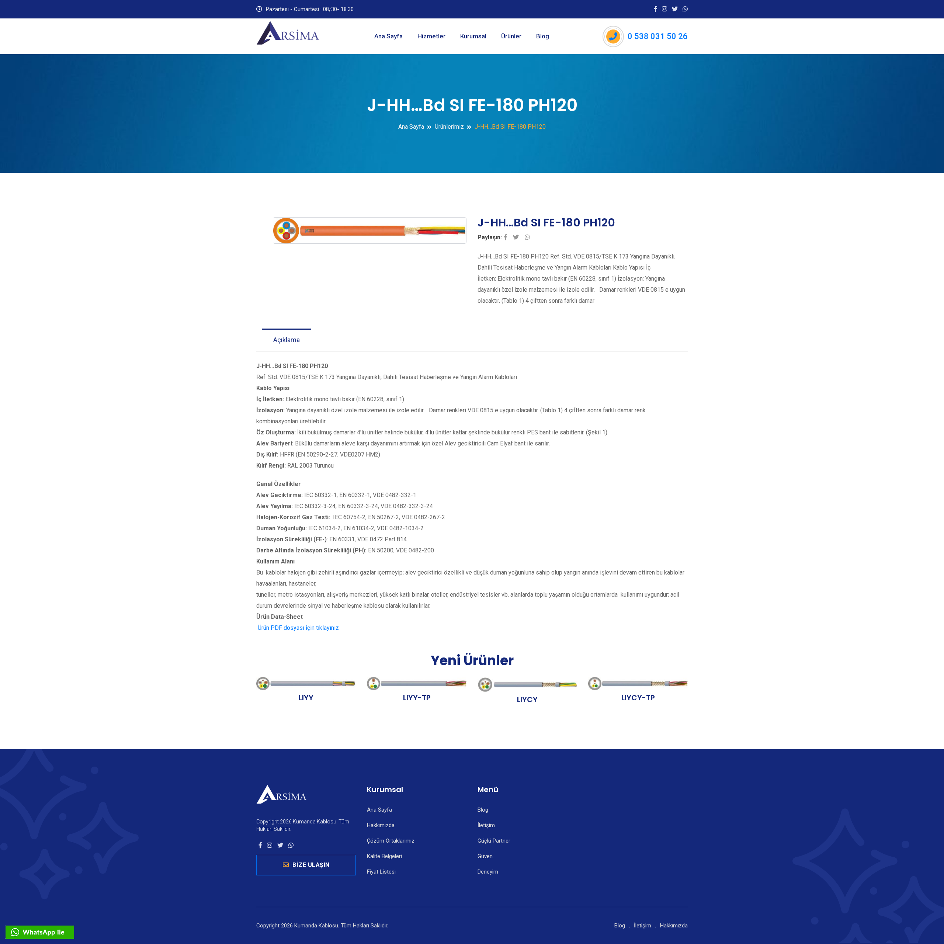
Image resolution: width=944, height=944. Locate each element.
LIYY (306, 698)
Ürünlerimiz (449, 126)
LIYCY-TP (638, 698)
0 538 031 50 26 (658, 36)
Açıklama (286, 340)
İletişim (486, 825)
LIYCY (527, 699)
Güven (485, 856)
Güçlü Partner (494, 840)
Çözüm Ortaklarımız (390, 840)
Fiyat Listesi (381, 871)
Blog (542, 36)
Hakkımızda (381, 825)
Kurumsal (473, 36)
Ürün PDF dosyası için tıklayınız (297, 627)
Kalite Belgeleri (384, 856)
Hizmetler (431, 36)
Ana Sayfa (388, 36)
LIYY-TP (417, 698)
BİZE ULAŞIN (311, 864)
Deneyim (488, 871)
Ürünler (511, 36)
